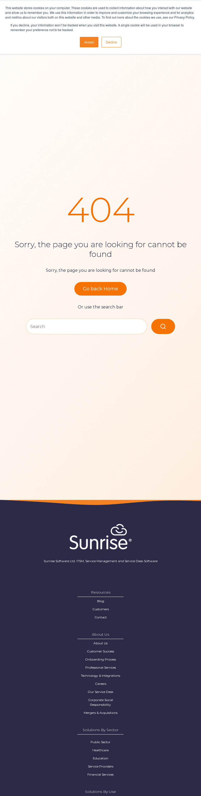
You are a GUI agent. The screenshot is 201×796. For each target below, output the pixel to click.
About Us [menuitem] (100, 643)
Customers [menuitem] (100, 609)
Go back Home (100, 289)
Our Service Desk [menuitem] (100, 692)
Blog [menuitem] (100, 601)
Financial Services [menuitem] (100, 774)
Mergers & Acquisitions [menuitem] (101, 713)
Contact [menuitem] (100, 617)
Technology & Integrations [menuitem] (100, 676)
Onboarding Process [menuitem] (100, 659)
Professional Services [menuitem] (100, 667)
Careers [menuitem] (100, 684)
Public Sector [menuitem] (100, 742)
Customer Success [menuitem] (100, 651)
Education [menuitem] (100, 758)
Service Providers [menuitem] (100, 766)
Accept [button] (89, 42)
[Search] (163, 326)
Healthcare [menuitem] (100, 750)
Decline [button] (111, 42)
